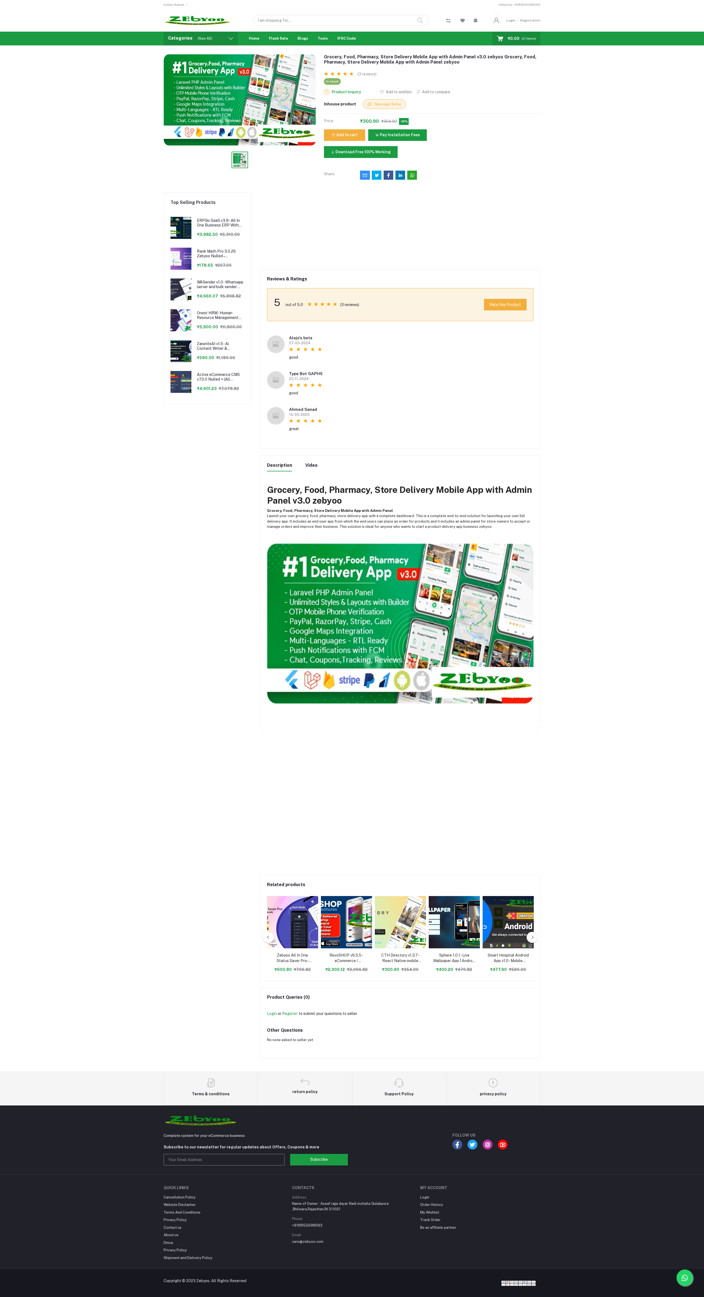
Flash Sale (278, 38)
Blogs (303, 38)
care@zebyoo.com (307, 1241)
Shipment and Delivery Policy (188, 1258)
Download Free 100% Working (363, 152)
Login (510, 20)
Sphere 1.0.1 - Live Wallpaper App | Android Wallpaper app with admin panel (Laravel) (454, 958)
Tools (323, 38)
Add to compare (435, 92)
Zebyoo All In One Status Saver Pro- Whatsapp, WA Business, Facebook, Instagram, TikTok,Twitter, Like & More (292, 958)
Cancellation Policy (180, 1197)
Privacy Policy (175, 1220)
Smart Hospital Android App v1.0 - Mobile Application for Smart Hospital (508, 958)
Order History (431, 1205)
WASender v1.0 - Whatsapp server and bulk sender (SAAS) (220, 284)
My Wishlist (429, 1212)
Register (290, 1013)
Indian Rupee (174, 5)
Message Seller (388, 104)
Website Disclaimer (180, 1205)
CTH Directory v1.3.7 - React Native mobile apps (400, 958)
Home (254, 38)
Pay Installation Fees (399, 135)
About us (171, 1235)
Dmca (168, 1243)
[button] (476, 20)
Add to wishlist (398, 92)
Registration (530, 20)
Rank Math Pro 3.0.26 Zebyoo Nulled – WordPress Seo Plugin (216, 253)
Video (311, 465)
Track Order (430, 1220)
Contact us (173, 1227)
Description (279, 465)
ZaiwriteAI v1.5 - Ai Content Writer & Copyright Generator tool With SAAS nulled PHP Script (219, 346)
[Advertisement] (400, 230)
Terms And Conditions (182, 1212)
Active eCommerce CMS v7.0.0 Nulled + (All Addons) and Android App (219, 377)
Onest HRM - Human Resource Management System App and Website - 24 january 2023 (219, 315)
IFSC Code (346, 38)
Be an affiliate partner (438, 1227)
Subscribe (319, 1159)
